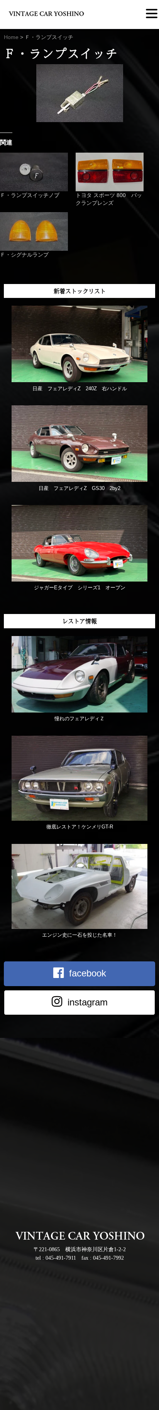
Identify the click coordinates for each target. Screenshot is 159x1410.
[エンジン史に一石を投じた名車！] (79, 927)
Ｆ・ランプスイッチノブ (29, 195)
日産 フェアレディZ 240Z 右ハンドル (79, 388)
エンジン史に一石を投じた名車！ (79, 935)
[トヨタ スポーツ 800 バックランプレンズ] (110, 172)
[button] (151, 13)
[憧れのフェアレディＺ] (79, 711)
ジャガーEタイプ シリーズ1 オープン (79, 587)
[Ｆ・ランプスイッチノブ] (34, 172)
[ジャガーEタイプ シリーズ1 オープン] (79, 580)
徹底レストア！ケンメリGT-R (79, 827)
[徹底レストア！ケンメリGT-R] (79, 819)
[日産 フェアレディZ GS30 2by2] (79, 480)
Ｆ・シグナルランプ (24, 255)
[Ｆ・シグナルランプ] (34, 231)
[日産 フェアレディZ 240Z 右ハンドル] (79, 380)
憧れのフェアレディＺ (79, 718)
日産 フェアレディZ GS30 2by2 (79, 488)
